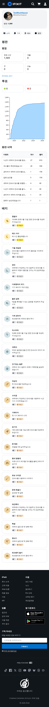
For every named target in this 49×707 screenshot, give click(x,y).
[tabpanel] (24, 301)
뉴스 (27, 585)
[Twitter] (15, 670)
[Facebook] (10, 670)
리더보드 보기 (7, 76)
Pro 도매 (28, 593)
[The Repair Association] (43, 670)
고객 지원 (5, 585)
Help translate (22, 663)
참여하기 (28, 589)
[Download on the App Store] (34, 614)
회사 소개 (5, 581)
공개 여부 (5, 616)
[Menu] (3, 4)
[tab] (6, 33)
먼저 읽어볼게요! (10, 651)
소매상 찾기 (29, 597)
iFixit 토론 (5, 589)
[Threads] (38, 670)
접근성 (4, 612)
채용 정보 (5, 593)
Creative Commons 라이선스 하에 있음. (24, 698)
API (3, 600)
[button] (32, 4)
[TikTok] (5, 670)
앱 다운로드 (30, 608)
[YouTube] (24, 670)
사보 (3, 597)
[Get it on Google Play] (35, 621)
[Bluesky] (34, 670)
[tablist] (24, 33)
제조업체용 (29, 600)
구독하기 (24, 646)
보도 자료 (29, 581)
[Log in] (45, 4)
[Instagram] (20, 670)
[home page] (15, 4)
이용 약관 (5, 620)
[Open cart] (39, 4)
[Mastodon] (29, 670)
